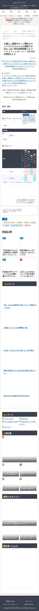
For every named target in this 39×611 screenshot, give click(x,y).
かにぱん (6, 225)
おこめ (33, 222)
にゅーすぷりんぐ (17, 225)
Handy (26, 222)
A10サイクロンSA (9, 222)
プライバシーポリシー (10, 604)
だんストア (28, 601)
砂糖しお (27, 225)
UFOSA (19, 222)
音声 (5, 219)
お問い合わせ (28, 604)
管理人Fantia (10, 601)
